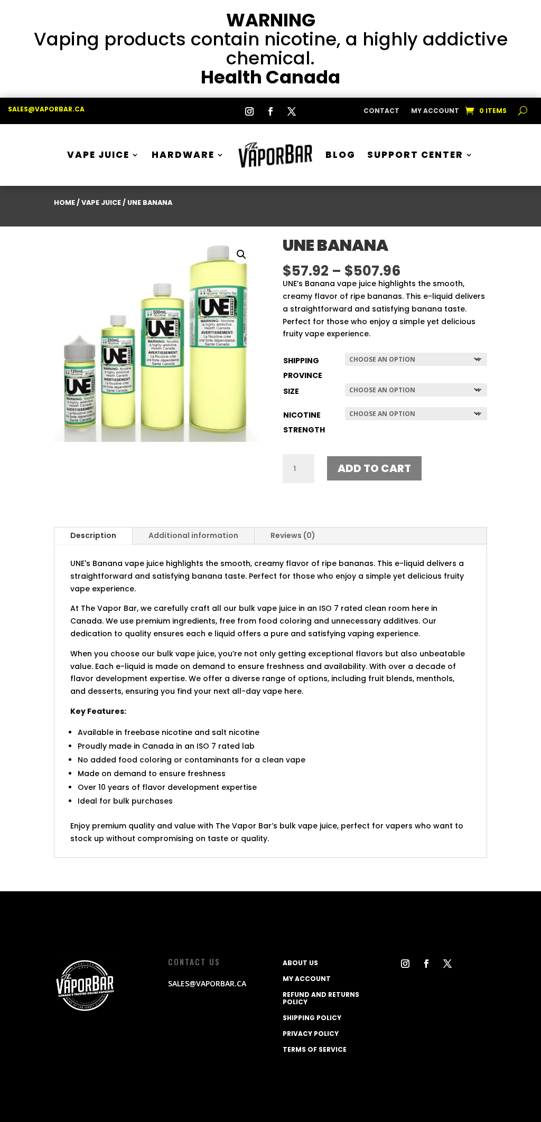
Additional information (193, 535)
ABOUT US (300, 962)
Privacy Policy (311, 1033)
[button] (241, 254)
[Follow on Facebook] (270, 111)
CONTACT (381, 111)
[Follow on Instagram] (249, 111)
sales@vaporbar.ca (46, 109)
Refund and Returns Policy (321, 998)
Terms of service (315, 1049)
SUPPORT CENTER (415, 154)
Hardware (183, 154)
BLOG (340, 154)
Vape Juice (98, 154)
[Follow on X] (291, 111)
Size (291, 391)
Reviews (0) (292, 535)
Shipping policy (312, 1017)
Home (64, 202)
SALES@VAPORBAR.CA (207, 983)
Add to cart (374, 468)
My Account (435, 111)
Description (93, 535)
